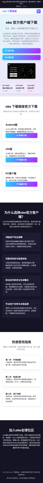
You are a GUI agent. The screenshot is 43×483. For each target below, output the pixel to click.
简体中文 (18, 6)
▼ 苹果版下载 (21, 160)
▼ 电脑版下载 (21, 184)
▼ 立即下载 (9, 51)
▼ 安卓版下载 (21, 135)
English (25, 6)
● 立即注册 (9, 57)
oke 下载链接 (9, 11)
